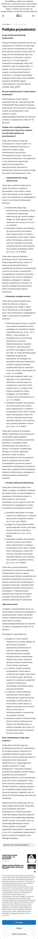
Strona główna (6, 24)
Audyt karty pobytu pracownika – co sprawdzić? (9, 857)
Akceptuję (19, 922)
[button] (35, 871)
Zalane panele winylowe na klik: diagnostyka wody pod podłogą (12, 867)
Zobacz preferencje (19, 934)
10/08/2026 (5, 861)
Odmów (19, 928)
